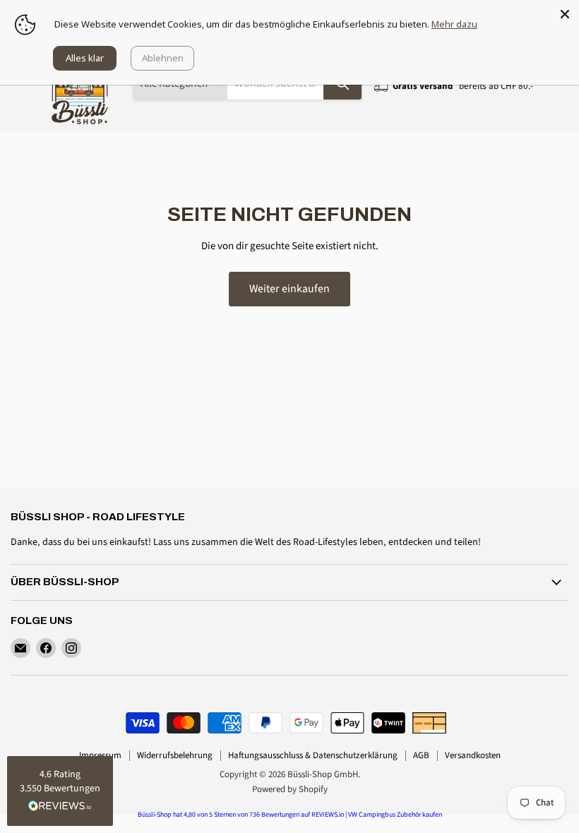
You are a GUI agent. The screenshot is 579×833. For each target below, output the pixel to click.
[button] (60, 791)
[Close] (565, 14)
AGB (421, 755)
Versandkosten (473, 755)
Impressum (100, 755)
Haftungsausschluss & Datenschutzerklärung (313, 755)
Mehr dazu (454, 24)
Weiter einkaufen (289, 288)
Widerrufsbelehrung (175, 755)
